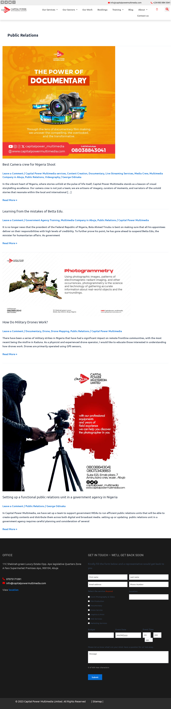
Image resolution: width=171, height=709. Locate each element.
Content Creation (77, 173)
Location (133, 591)
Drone (46, 331)
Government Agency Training (43, 220)
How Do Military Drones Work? (25, 322)
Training (116, 9)
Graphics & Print (97, 614)
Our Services (48, 9)
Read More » (10, 200)
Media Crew (141, 173)
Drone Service (96, 610)
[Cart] (157, 9)
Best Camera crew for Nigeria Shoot (29, 164)
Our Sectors (69, 9)
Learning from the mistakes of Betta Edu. (33, 211)
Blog (130, 9)
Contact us (143, 15)
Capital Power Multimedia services (46, 173)
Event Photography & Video (102, 597)
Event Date (120, 629)
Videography (52, 177)
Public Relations (34, 177)
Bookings (102, 9)
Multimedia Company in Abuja (78, 220)
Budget (91, 629)
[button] (49, 10)
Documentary (96, 173)
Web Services (96, 619)
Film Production (97, 601)
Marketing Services (98, 623)
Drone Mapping (60, 331)
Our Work (87, 9)
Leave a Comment (13, 173)
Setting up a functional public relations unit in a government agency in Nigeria (60, 497)
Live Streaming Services (119, 173)
